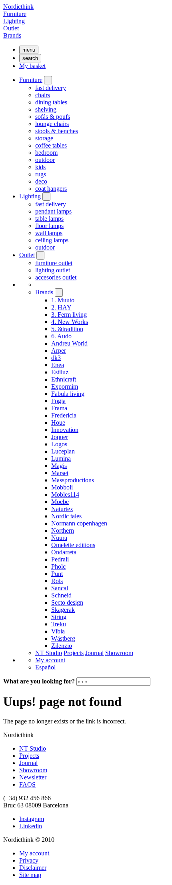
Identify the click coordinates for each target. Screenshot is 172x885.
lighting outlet (52, 270)
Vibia (58, 631)
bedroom (46, 152)
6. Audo (61, 336)
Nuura (59, 537)
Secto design (67, 602)
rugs (40, 174)
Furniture (14, 13)
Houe (58, 422)
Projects (74, 652)
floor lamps (49, 225)
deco (41, 181)
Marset (59, 472)
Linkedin (30, 826)
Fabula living (67, 393)
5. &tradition (67, 329)
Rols (57, 580)
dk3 (56, 357)
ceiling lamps (51, 240)
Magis (59, 465)
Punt (57, 573)
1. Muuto (62, 300)
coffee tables (51, 145)
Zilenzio (61, 645)
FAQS (27, 784)
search (30, 58)
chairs (42, 95)
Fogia (58, 401)
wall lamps (48, 233)
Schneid (61, 595)
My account (50, 660)
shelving (45, 109)
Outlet (11, 28)
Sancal (59, 588)
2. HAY (61, 307)
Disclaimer (32, 867)
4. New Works (69, 321)
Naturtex (62, 508)
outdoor (45, 159)
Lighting (14, 21)
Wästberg (63, 638)
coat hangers (51, 188)
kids (40, 167)
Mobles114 (65, 494)
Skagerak (63, 609)
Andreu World (69, 343)
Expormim (64, 386)
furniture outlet (53, 263)
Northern (62, 530)
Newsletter (32, 777)
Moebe (60, 501)
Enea (57, 365)
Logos (59, 444)
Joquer (59, 437)
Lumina (61, 458)
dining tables (51, 102)
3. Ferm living (69, 314)
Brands (12, 35)
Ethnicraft (63, 379)
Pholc (58, 566)
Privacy (28, 860)
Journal (94, 652)
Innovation (64, 429)
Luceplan (63, 451)
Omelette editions (73, 544)
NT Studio (48, 652)
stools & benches (56, 131)
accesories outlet (55, 277)
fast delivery (50, 87)
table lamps (49, 218)
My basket (32, 65)
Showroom (119, 652)
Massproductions (72, 480)
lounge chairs (52, 123)
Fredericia (63, 415)
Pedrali (60, 559)
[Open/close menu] (48, 80)
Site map (30, 874)
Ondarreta (63, 552)
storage (44, 138)
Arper (58, 350)
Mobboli (62, 487)
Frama (59, 408)
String (58, 616)
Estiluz (59, 372)
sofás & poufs (52, 116)
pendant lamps (53, 211)
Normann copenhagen (79, 523)
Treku (58, 624)
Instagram (31, 818)
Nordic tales (66, 516)
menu (28, 50)
